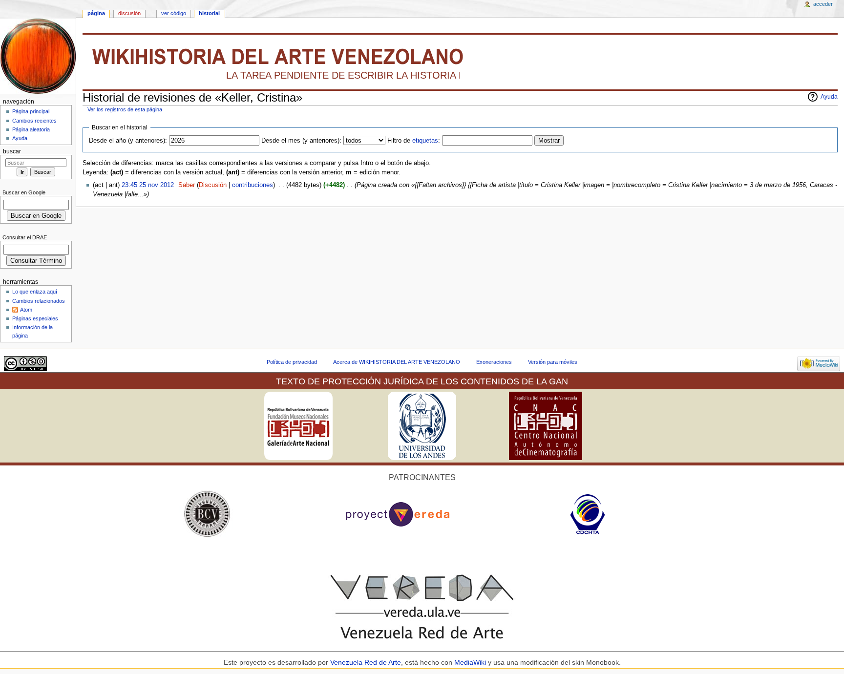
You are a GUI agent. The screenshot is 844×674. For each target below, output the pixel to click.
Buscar (12, 151)
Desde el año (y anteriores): (128, 140)
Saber (186, 185)
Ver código (173, 13)
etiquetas (425, 140)
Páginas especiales (35, 318)
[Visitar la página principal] (38, 56)
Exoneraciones (494, 362)
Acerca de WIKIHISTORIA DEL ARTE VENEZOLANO (396, 362)
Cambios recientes (34, 121)
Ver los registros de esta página (124, 109)
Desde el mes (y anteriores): (301, 140)
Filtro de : (413, 140)
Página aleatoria (31, 129)
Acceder (823, 4)
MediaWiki (471, 662)
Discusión (213, 185)
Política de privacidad (292, 362)
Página (96, 13)
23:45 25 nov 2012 (148, 185)
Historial (209, 13)
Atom (26, 310)
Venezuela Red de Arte (365, 662)
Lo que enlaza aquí (34, 292)
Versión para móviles (552, 362)
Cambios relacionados (38, 301)
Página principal (30, 111)
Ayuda (829, 96)
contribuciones (252, 185)
